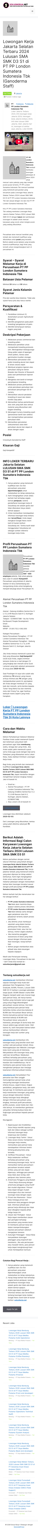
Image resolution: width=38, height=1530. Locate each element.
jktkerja (21, 104)
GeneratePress (19, 1527)
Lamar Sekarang (11, 808)
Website (30, 104)
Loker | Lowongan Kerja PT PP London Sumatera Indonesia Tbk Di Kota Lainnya (16, 712)
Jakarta (19, 93)
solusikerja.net (9, 980)
